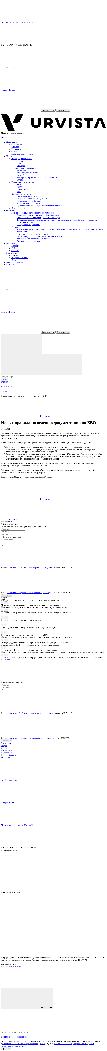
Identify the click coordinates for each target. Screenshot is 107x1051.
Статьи (4, 391)
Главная (4, 382)
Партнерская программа (22, 154)
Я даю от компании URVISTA (35, 592)
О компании (11, 142)
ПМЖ (19, 187)
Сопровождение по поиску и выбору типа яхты (38, 215)
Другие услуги (18, 208)
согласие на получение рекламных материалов (28, 592)
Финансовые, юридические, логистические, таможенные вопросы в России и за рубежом (57, 220)
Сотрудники (16, 144)
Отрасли (10, 210)
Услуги (9, 156)
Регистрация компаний (21, 158)
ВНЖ (19, 184)
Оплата (14, 151)
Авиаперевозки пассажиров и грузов (33, 239)
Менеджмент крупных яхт (28, 224)
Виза (19, 191)
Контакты (10, 265)
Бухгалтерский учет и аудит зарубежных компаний (39, 206)
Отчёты (20, 180)
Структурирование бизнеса (29, 201)
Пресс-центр (11, 243)
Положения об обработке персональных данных (23, 1043)
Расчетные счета (24, 170)
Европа (20, 161)
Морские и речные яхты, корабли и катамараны (32, 213)
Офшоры (21, 166)
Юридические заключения (28, 203)
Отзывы (15, 147)
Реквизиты (16, 149)
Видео (14, 260)
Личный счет (22, 175)
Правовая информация (11, 967)
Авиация (15, 227)
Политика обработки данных (14, 1037)
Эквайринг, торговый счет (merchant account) (37, 177)
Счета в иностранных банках (24, 168)
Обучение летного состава (28, 241)
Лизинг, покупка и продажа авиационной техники (39, 236)
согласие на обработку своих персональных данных (30, 567)
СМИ (13, 248)
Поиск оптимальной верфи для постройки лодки (38, 217)
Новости (15, 246)
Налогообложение (14, 262)
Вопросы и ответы (19, 257)
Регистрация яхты (25, 222)
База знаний (11, 253)
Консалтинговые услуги (22, 194)
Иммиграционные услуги (22, 182)
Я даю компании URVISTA (36, 567)
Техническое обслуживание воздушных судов (37, 234)
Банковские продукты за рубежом (32, 199)
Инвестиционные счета (27, 173)
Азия (19, 163)
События (15, 250)
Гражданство (22, 189)
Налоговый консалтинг (27, 196)
